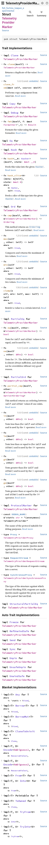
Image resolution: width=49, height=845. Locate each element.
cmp (10, 215)
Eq (11, 140)
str (18, 517)
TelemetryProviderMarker (24, 3)
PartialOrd (18, 377)
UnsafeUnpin (18, 667)
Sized (17, 191)
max (6, 238)
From (18, 775)
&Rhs (18, 354)
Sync (13, 649)
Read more (20, 95)
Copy (13, 103)
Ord (13, 206)
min (6, 264)
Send (13, 640)
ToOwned (20, 800)
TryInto (25, 826)
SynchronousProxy (21, 574)
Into (23, 780)
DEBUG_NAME (18, 514)
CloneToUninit (25, 731)
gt (5, 459)
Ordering (9, 222)
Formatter (10, 124)
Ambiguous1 (21, 749)
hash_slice (14, 175)
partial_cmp (15, 385)
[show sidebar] (3, 3)
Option (8, 395)
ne (5, 351)
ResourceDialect (19, 756)
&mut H (17, 182)
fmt (10, 121)
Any (17, 694)
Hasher (25, 158)
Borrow (19, 705)
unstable (33, 81)
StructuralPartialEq (24, 603)
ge (5, 483)
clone (11, 64)
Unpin (13, 658)
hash (10, 158)
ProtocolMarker (21, 505)
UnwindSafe (17, 676)
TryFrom (25, 812)
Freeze (14, 622)
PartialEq (17, 319)
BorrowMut (22, 716)
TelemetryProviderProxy (18, 537)
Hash (14, 149)
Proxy (13, 534)
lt (5, 415)
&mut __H (29, 161)
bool (6, 334)
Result (32, 124)
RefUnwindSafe (19, 631)
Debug (14, 112)
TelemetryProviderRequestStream (24, 561)
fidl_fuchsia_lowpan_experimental (13, 9)
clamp (7, 290)
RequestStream (19, 558)
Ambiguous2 (21, 764)
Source (5, 30)
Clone (14, 55)
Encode (7, 749)
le (5, 436)
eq (9, 327)
